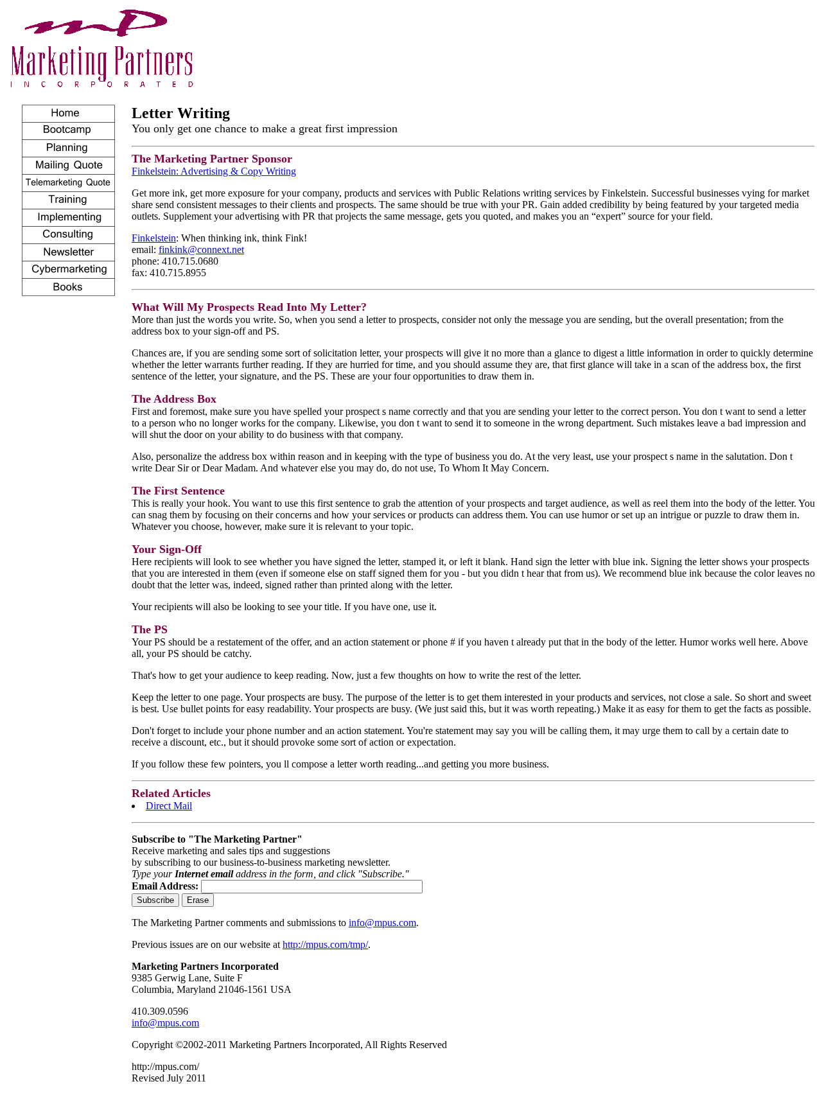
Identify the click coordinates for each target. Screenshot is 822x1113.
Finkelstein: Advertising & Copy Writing (214, 171)
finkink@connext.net (201, 249)
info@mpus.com (382, 922)
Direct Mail (169, 805)
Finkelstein (154, 237)
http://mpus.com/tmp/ (325, 944)
